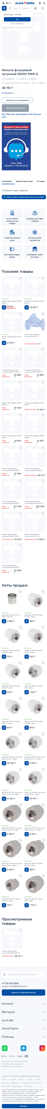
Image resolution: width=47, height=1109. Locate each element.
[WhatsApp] (5, 1048)
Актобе (12, 1079)
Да (17, 19)
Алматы (21, 1079)
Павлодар (28, 1086)
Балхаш (5, 1083)
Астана (29, 1079)
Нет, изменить (17, 24)
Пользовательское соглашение (12, 1066)
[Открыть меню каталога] (4, 8)
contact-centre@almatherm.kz (14, 986)
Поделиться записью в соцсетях (17, 83)
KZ (10, 3)
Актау (4, 1079)
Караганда (26, 1083)
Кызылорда (17, 1086)
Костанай (6, 1086)
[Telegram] (23, 1048)
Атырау (38, 1079)
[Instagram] (42, 1048)
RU (7, 3)
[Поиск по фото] (35, 8)
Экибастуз (15, 1083)
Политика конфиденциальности (13, 1064)
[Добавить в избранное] (20, 278)
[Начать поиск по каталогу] (10, 8)
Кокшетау (37, 1083)
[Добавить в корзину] (4, 307)
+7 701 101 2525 (10, 983)
